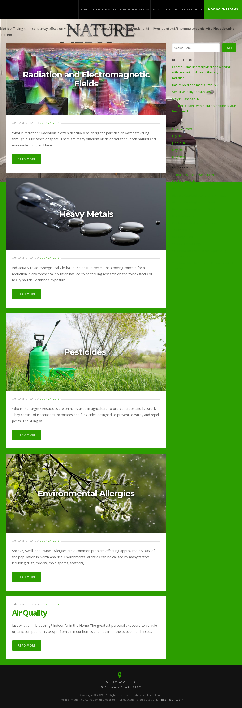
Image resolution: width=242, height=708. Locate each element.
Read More (27, 159)
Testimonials (181, 230)
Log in (179, 699)
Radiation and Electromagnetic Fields (86, 79)
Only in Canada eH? (185, 99)
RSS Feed (167, 699)
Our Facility (99, 9)
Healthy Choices (183, 216)
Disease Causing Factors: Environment (199, 195)
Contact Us (170, 9)
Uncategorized (182, 237)
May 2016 (178, 150)
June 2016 (179, 143)
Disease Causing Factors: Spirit (193, 209)
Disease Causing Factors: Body (193, 188)
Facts (155, 9)
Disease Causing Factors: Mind (193, 202)
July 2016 (178, 136)
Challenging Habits (185, 181)
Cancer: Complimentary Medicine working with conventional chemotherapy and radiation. (201, 72)
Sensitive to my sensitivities (191, 92)
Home (84, 9)
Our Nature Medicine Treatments (195, 223)
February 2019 (182, 129)
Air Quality (29, 613)
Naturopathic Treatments (130, 9)
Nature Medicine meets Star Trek (195, 85)
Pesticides (86, 352)
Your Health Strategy (186, 244)
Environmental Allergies (86, 493)
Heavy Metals (86, 214)
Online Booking (191, 9)
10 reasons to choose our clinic (194, 174)
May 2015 (178, 156)
